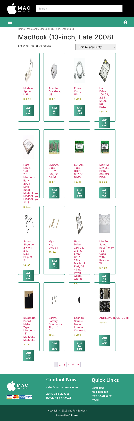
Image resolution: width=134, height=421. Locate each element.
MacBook (32, 28)
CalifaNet (73, 415)
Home (21, 28)
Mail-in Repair (100, 391)
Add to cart (28, 110)
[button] (10, 22)
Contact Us (98, 387)
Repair (95, 399)
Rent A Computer (102, 395)
